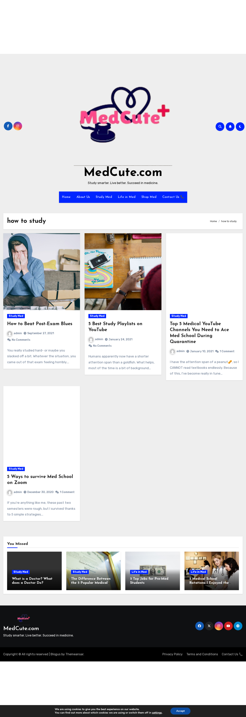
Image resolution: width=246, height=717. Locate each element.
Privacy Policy (172, 654)
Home (66, 197)
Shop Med (149, 197)
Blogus (56, 654)
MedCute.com (123, 173)
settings (157, 713)
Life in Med (127, 197)
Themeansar (74, 654)
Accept (180, 711)
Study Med (104, 197)
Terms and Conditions (202, 654)
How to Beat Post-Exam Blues (39, 324)
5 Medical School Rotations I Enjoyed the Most (209, 583)
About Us (83, 197)
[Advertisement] (116, 27)
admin (18, 333)
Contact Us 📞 (173, 197)
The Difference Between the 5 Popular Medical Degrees (91, 583)
